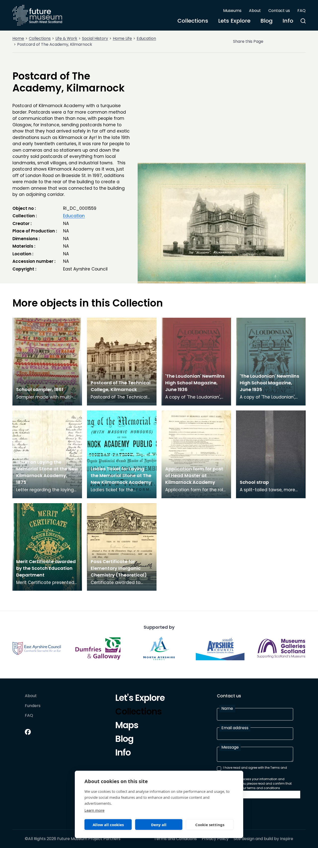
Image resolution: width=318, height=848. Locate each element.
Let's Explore (140, 698)
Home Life (122, 38)
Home (18, 38)
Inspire (286, 839)
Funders (32, 706)
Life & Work (66, 38)
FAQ (301, 10)
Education (146, 38)
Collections (192, 21)
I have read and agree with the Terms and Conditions (255, 769)
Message (230, 747)
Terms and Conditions (175, 839)
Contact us (279, 10)
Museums (232, 10)
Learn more (94, 810)
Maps (126, 726)
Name (227, 708)
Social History (95, 38)
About (255, 10)
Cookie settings (209, 824)
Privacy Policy (215, 839)
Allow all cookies (108, 824)
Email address (234, 728)
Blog (266, 21)
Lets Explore (234, 21)
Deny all (158, 824)
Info (287, 21)
